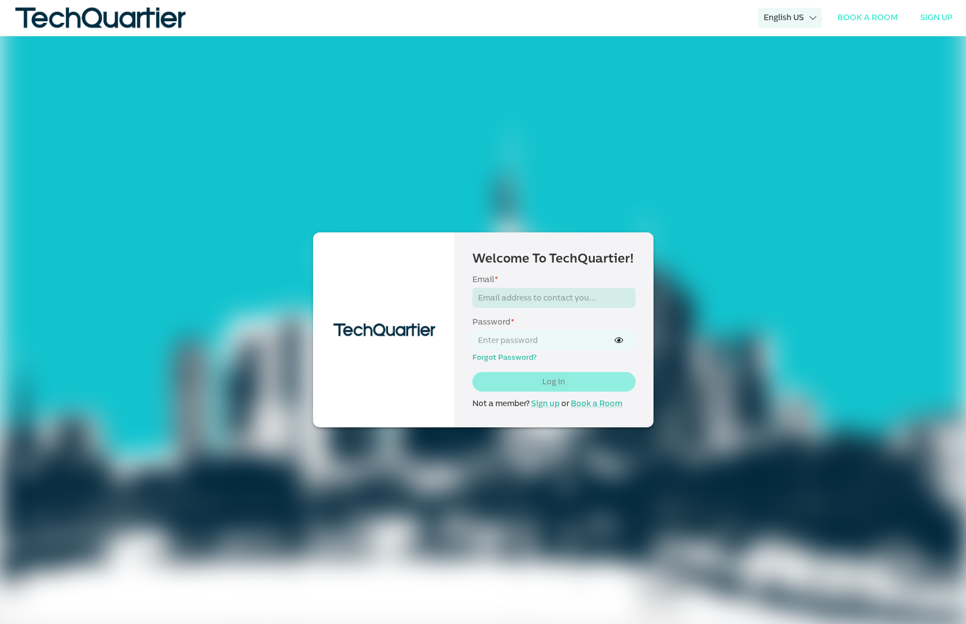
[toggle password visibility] (619, 340)
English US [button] (784, 17)
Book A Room (867, 17)
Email (485, 279)
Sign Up (936, 17)
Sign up (545, 403)
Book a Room (596, 403)
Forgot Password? (504, 358)
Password (493, 322)
